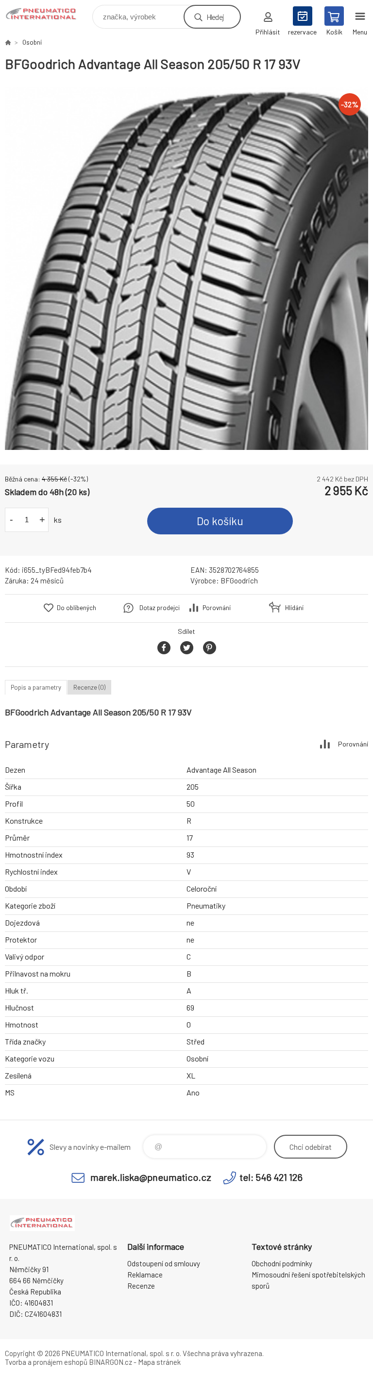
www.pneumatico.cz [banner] (48, 14)
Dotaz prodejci (159, 608)
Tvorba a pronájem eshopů (46, 1362)
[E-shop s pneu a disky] (8, 42)
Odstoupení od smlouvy (163, 1263)
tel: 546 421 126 (271, 1177)
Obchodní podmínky (282, 1263)
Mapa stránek (159, 1362)
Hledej (215, 16)
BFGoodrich (239, 580)
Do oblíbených (76, 608)
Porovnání (217, 608)
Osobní (32, 42)
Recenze (141, 1285)
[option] (186, 268)
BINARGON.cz (110, 1362)
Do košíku (220, 521)
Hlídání (294, 608)
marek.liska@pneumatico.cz (150, 1177)
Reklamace (145, 1274)
